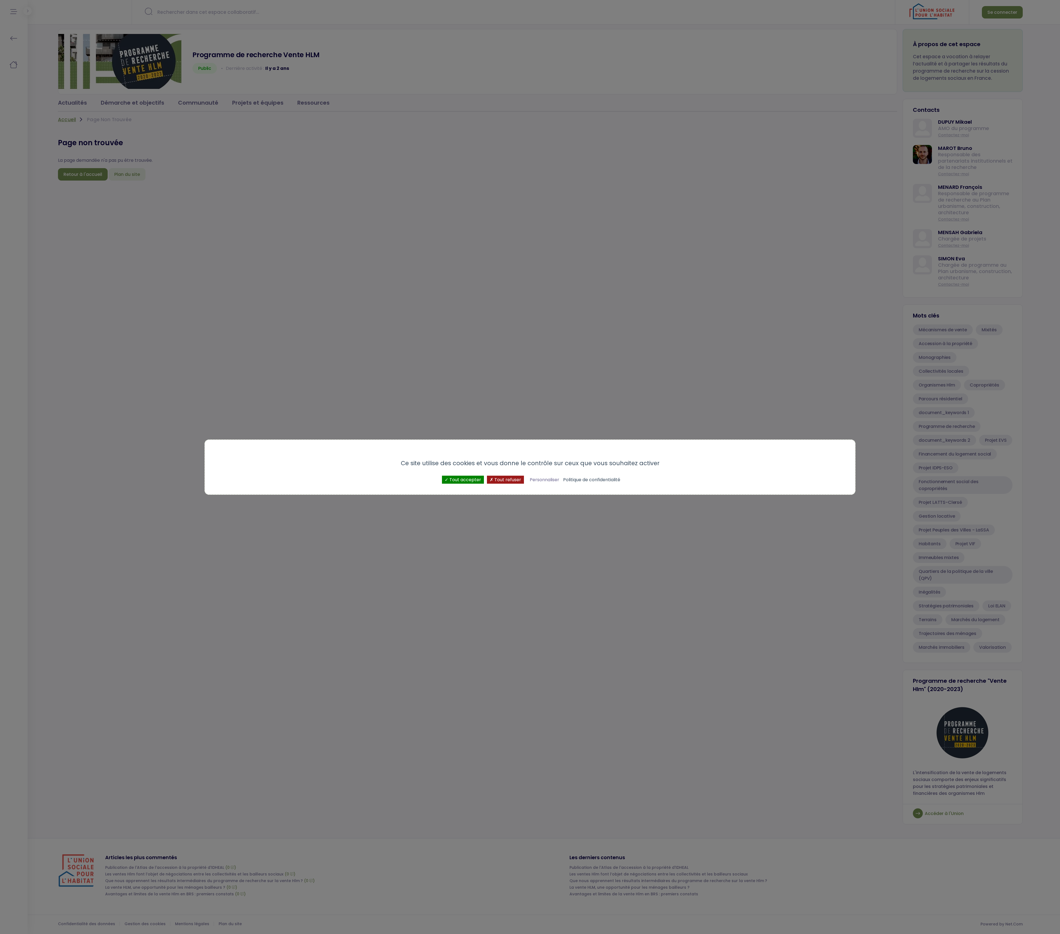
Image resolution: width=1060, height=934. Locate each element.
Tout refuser (507, 479)
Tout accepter (464, 479)
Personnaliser (544, 479)
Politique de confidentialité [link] (591, 479)
